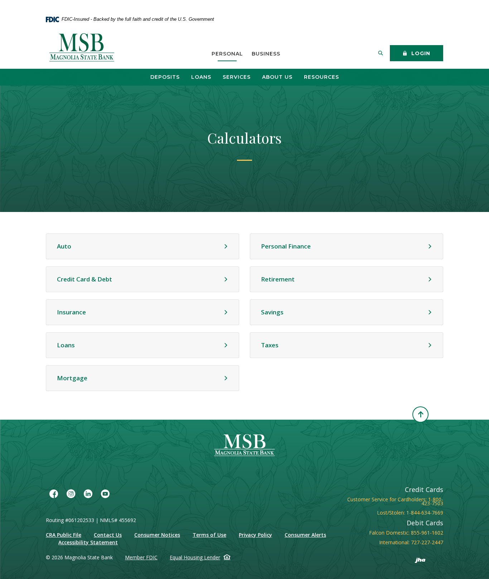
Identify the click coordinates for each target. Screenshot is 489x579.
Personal (227, 53)
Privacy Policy (255, 534)
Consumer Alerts (305, 534)
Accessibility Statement (88, 542)
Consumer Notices (157, 534)
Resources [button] (321, 77)
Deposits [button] (165, 77)
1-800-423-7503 (432, 501)
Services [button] (237, 77)
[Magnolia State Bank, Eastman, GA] (83, 48)
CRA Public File (63, 534)
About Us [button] (277, 77)
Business (266, 53)
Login (420, 53)
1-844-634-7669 (424, 512)
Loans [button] (201, 77)
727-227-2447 (427, 542)
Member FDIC (141, 557)
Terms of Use (209, 534)
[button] (142, 246)
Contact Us (108, 534)
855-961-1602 (427, 532)
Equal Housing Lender (195, 557)
